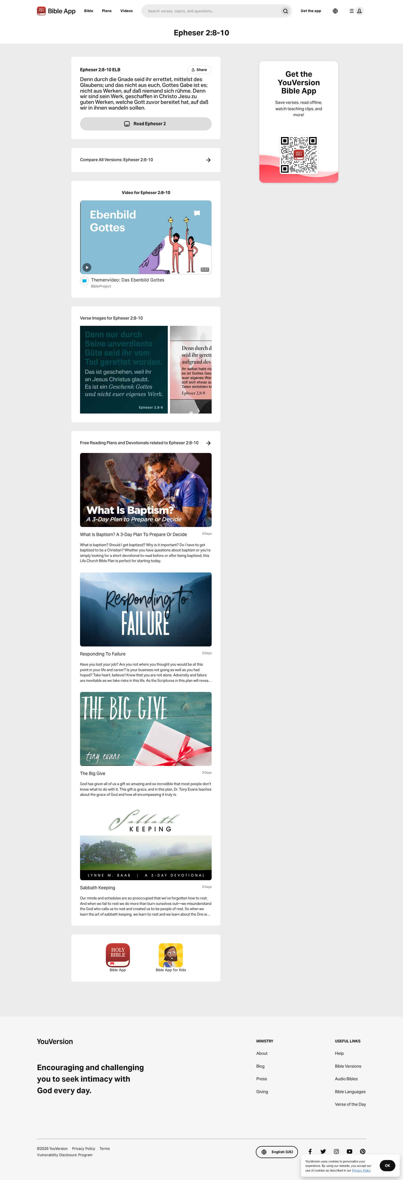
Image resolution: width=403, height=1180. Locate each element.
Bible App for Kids (171, 970)
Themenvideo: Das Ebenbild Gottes (133, 280)
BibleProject (101, 286)
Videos (126, 10)
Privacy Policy (83, 1148)
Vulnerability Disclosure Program (64, 1155)
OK (387, 1165)
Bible (88, 10)
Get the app (311, 10)
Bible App (118, 970)
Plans (107, 10)
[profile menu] (355, 10)
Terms (105, 1148)
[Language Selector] (335, 10)
